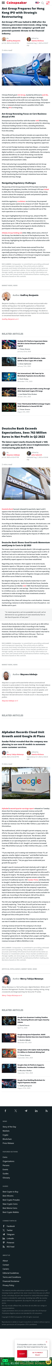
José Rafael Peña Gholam (28, 394)
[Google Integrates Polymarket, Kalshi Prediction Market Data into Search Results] (9, 1038)
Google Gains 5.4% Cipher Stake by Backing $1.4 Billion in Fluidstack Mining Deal (33, 1051)
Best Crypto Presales (11, 1200)
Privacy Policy (8, 1285)
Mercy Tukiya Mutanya (15, 754)
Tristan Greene (25, 349)
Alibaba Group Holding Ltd (12, 233)
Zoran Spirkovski (25, 364)
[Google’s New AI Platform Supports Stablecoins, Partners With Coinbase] (9, 1069)
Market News (7, 285)
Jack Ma (45, 95)
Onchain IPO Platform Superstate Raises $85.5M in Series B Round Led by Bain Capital (32, 343)
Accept (22, 1354)
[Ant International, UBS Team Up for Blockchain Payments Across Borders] (9, 377)
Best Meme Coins (10, 1208)
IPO (10, 107)
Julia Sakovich (37, 455)
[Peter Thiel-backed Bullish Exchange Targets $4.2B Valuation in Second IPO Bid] (9, 408)
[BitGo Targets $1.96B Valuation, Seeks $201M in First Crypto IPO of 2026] (9, 362)
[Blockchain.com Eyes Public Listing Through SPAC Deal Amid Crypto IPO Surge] (9, 392)
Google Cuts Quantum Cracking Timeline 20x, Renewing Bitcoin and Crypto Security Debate (33, 1019)
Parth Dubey (24, 379)
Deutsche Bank (7, 509)
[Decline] (46, 1342)
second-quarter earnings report (22, 808)
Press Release (8, 1143)
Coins (5, 1157)
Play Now (48, 1361)
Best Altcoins (8, 1196)
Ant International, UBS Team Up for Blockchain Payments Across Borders (31, 374)
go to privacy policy (37, 1354)
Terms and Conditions (12, 1277)
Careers (6, 1269)
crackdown (21, 201)
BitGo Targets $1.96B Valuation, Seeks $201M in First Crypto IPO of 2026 (31, 359)
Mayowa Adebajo (13, 455)
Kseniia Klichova (38, 41)
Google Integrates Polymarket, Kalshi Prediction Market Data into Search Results (34, 1036)
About (5, 1260)
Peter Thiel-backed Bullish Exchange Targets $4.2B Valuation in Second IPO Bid (34, 405)
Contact (6, 1265)
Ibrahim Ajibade (25, 1040)
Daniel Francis (24, 1025)
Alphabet (5, 808)
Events (5, 1169)
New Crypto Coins (10, 1204)
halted (46, 189)
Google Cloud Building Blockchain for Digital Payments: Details (31, 1081)
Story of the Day (9, 1126)
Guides (5, 1173)
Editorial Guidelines (11, 1273)
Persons (6, 1165)
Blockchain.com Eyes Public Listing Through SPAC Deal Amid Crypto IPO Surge (34, 390)
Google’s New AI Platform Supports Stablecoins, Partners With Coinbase (31, 1066)
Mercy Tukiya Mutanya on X (12, 995)
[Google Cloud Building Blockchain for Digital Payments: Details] (9, 1084)
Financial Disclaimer (11, 1281)
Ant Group (21, 95)
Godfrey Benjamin (13, 41)
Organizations (8, 1161)
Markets (6, 1131)
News (15, 285)
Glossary (6, 1177)
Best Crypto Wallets (11, 1212)
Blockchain (7, 1139)
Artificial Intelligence (11, 969)
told (37, 120)
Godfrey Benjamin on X (10, 319)
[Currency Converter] (48, 3)
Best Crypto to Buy (10, 1191)
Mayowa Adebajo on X (10, 701)
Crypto (5, 1135)
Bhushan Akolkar (26, 1070)
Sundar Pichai (33, 880)
